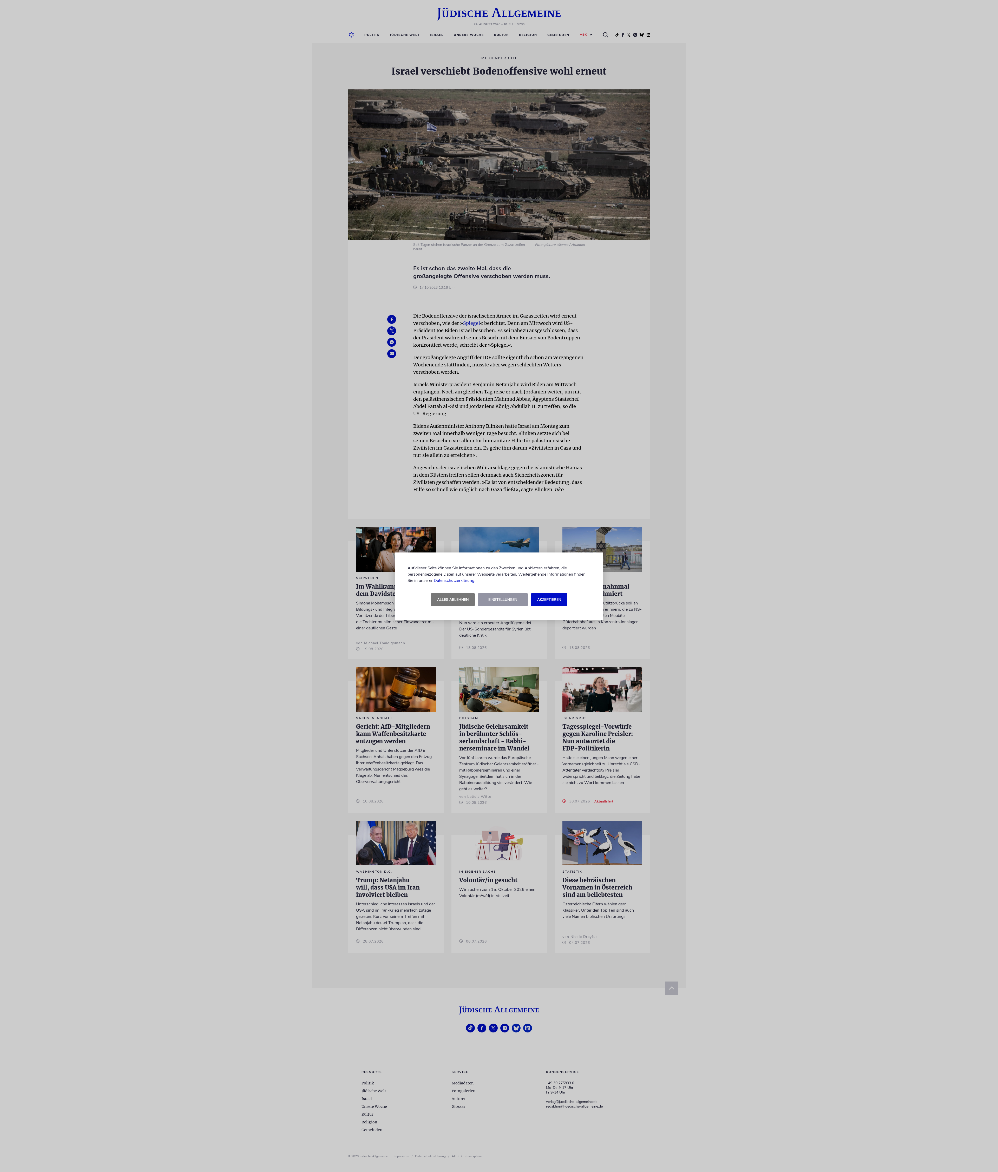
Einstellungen (502, 599)
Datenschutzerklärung (454, 580)
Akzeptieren (549, 599)
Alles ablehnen (453, 599)
